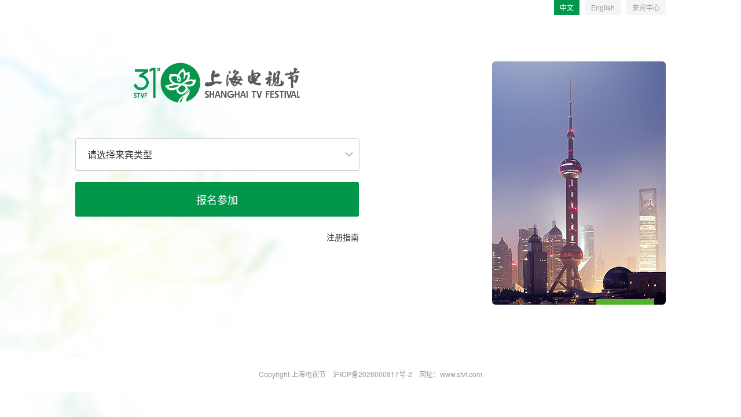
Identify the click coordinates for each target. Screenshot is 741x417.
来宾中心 (646, 7)
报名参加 (217, 199)
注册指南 (343, 237)
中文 (567, 7)
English (603, 7)
